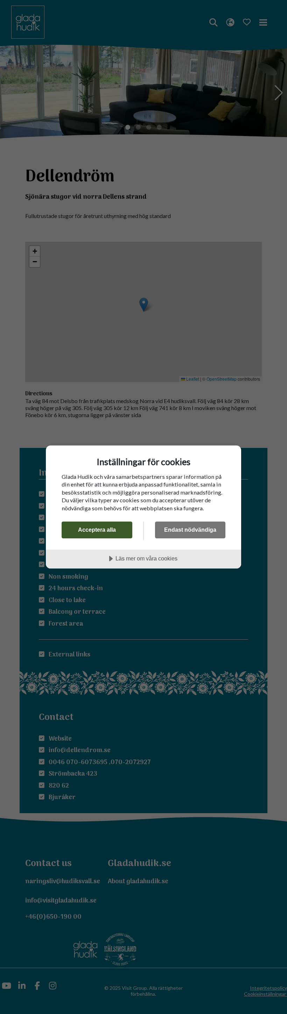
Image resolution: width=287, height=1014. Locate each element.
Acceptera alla (97, 529)
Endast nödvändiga (190, 529)
